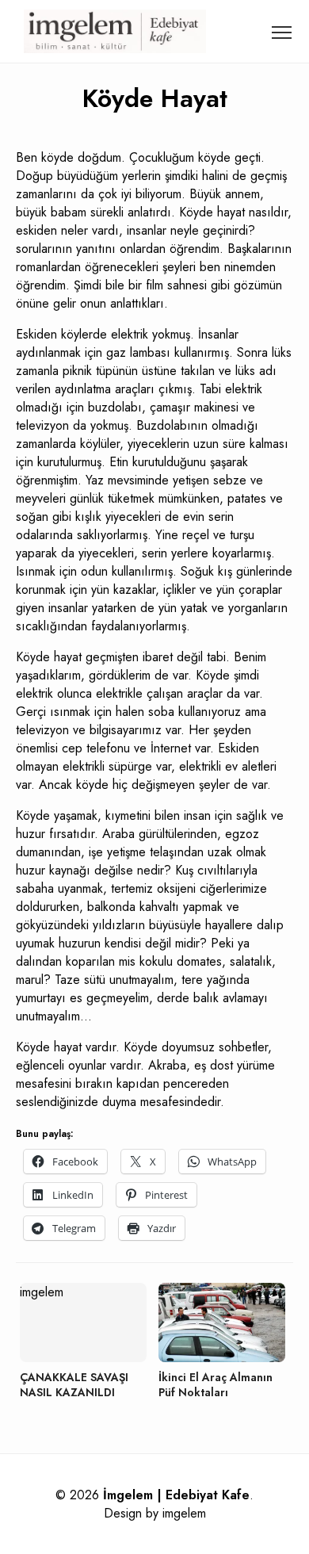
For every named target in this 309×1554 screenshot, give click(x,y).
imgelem (184, 1513)
